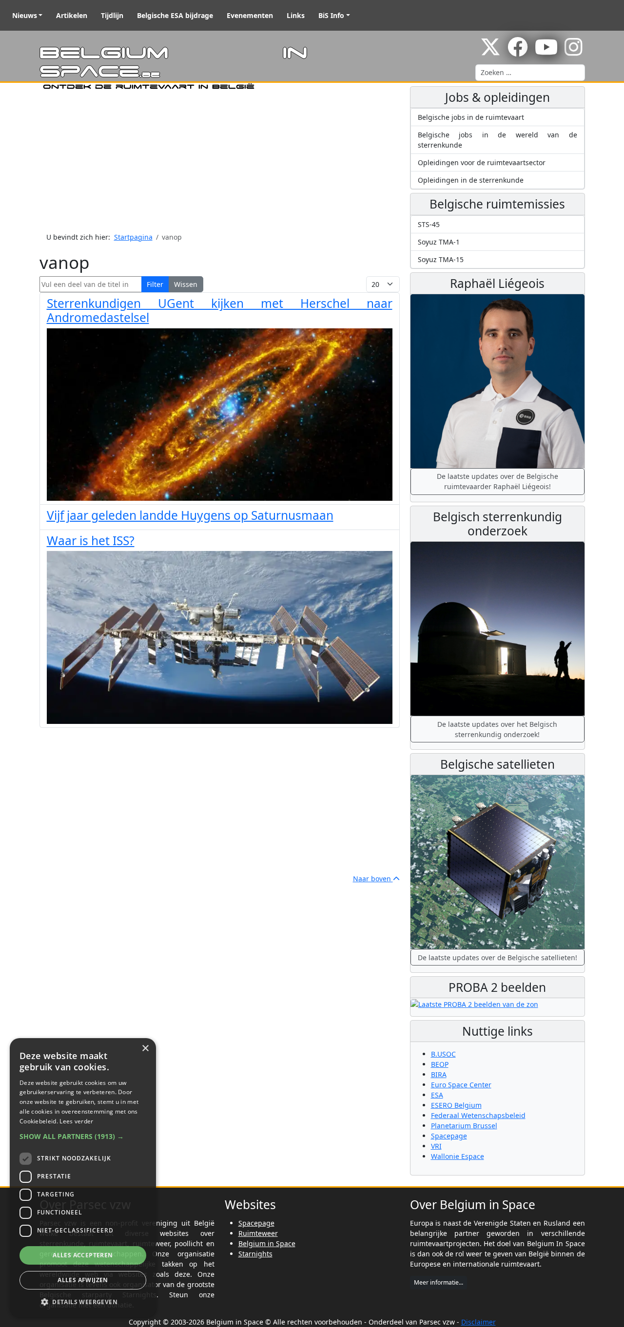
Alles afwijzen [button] (83, 1280)
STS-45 (429, 224)
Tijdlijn (112, 15)
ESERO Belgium (456, 1105)
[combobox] (530, 72)
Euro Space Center (461, 1084)
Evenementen (250, 15)
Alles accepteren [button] (83, 1255)
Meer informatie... (438, 1282)
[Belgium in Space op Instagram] (574, 52)
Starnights (255, 1253)
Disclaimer (478, 1322)
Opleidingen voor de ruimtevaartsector (482, 162)
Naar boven (373, 878)
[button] (83, 1136)
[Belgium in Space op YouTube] (546, 52)
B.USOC (443, 1054)
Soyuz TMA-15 (441, 259)
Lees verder (76, 1121)
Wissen (185, 284)
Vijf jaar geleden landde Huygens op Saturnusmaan (190, 515)
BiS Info (331, 15)
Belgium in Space (266, 1243)
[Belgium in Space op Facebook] (517, 52)
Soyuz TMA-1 (439, 241)
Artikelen (71, 15)
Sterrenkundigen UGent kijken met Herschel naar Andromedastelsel (219, 310)
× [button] (145, 1048)
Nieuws (24, 15)
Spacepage (449, 1135)
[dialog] (83, 1177)
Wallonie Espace (457, 1156)
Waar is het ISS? (91, 540)
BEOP (439, 1064)
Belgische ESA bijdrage (175, 15)
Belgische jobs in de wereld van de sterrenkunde (497, 140)
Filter (155, 284)
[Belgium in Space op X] (490, 52)
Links (296, 15)
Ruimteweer (258, 1233)
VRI (436, 1146)
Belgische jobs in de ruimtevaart (471, 117)
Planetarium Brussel (464, 1125)
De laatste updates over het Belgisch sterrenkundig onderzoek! (497, 729)
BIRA (439, 1074)
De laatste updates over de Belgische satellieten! (497, 957)
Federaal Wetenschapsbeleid (478, 1115)
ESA (437, 1095)
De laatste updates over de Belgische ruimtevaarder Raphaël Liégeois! (497, 481)
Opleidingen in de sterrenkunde (471, 180)
